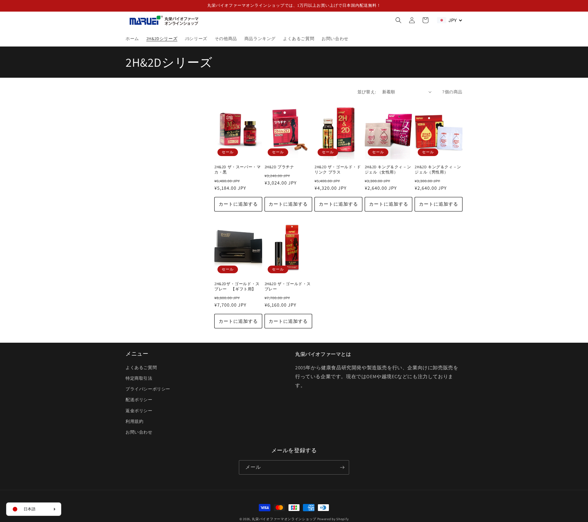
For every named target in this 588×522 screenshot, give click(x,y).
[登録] (342, 467)
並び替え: (366, 92)
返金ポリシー (139, 410)
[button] (398, 20)
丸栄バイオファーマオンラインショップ (284, 519)
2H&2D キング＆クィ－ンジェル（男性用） (438, 170)
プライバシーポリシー (148, 389)
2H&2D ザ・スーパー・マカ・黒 (237, 170)
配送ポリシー (139, 399)
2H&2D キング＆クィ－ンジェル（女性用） (388, 170)
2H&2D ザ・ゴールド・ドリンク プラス (338, 170)
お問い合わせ (139, 432)
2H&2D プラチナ (279, 167)
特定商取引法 (139, 378)
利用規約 (134, 421)
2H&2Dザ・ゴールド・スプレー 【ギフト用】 (237, 287)
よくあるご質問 (141, 367)
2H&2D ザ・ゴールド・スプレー (288, 287)
